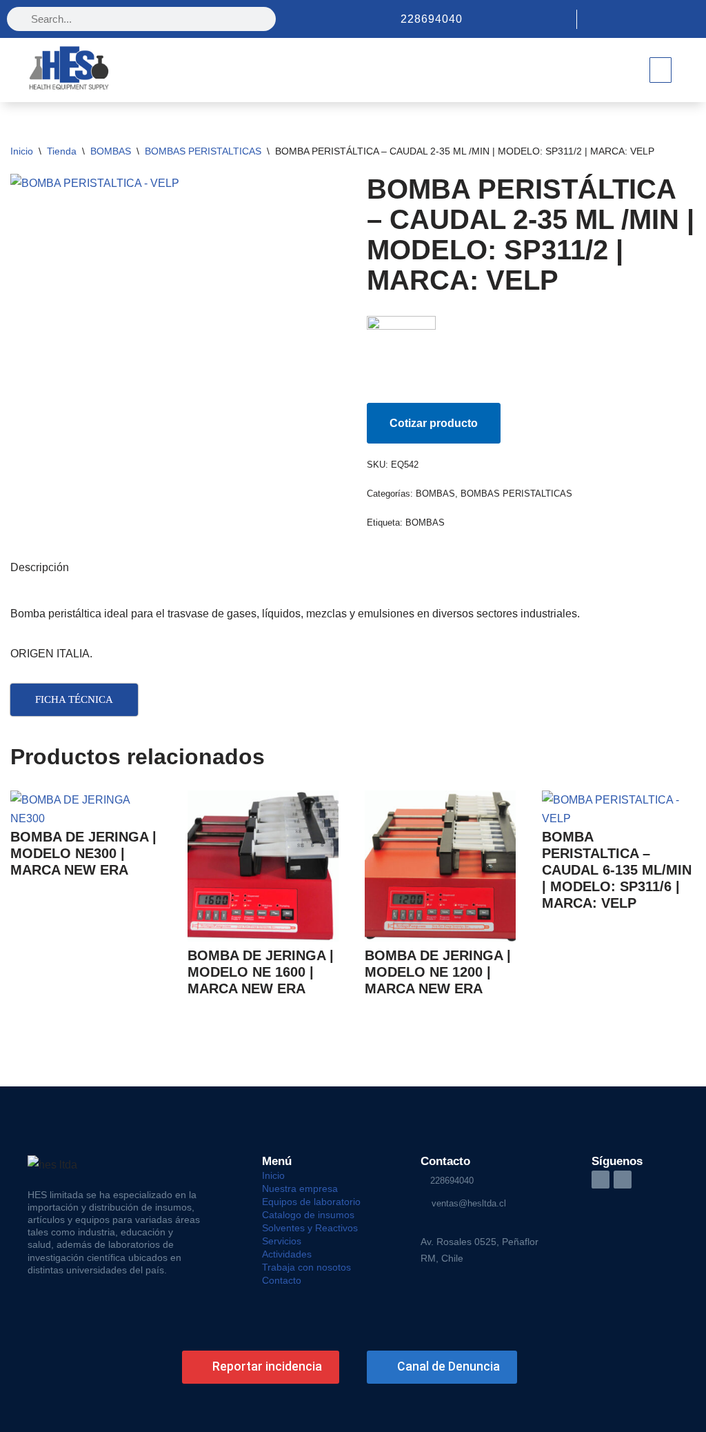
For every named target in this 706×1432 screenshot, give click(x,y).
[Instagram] (666, 19)
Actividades (287, 1254)
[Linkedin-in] (600, 1180)
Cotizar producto (434, 423)
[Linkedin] (689, 19)
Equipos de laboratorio (311, 1201)
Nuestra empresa (300, 1188)
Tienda (62, 151)
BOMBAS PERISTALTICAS (203, 151)
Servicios (281, 1240)
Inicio (21, 151)
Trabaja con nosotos (306, 1267)
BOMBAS (110, 151)
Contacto (281, 1280)
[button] (660, 70)
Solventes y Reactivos (310, 1227)
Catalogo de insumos (308, 1214)
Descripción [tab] (39, 567)
